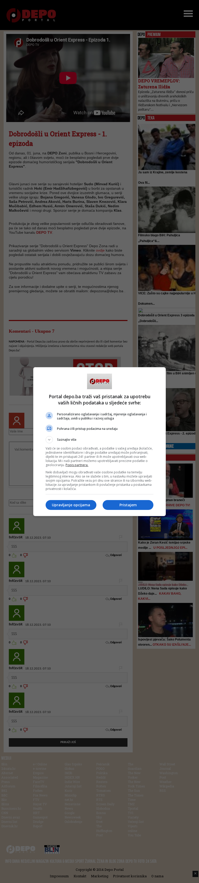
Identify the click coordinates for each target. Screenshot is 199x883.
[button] (99, 439)
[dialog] (99, 441)
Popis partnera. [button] (77, 465)
